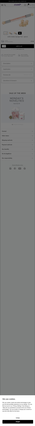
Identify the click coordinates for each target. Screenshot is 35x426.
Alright (18, 421)
